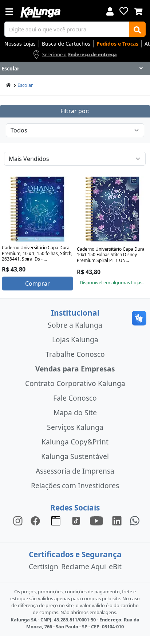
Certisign (43, 566)
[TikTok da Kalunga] (76, 520)
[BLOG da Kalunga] (117, 520)
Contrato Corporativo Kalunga (75, 383)
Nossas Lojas (20, 43)
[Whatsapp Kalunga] (134, 520)
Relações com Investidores (75, 485)
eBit (115, 566)
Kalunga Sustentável (75, 456)
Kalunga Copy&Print (75, 442)
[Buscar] (137, 29)
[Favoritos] (124, 11)
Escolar (25, 85)
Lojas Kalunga (75, 339)
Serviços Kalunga (75, 427)
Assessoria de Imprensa (75, 471)
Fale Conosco (75, 398)
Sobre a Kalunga (75, 325)
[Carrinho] (138, 10)
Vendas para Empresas (75, 369)
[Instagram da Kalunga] (18, 520)
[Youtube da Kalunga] (96, 520)
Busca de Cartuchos (66, 43)
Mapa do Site (75, 412)
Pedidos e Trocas (117, 43)
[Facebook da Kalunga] (37, 520)
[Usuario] (110, 11)
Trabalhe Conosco (75, 354)
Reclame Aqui (83, 566)
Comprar (37, 284)
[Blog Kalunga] (56, 520)
